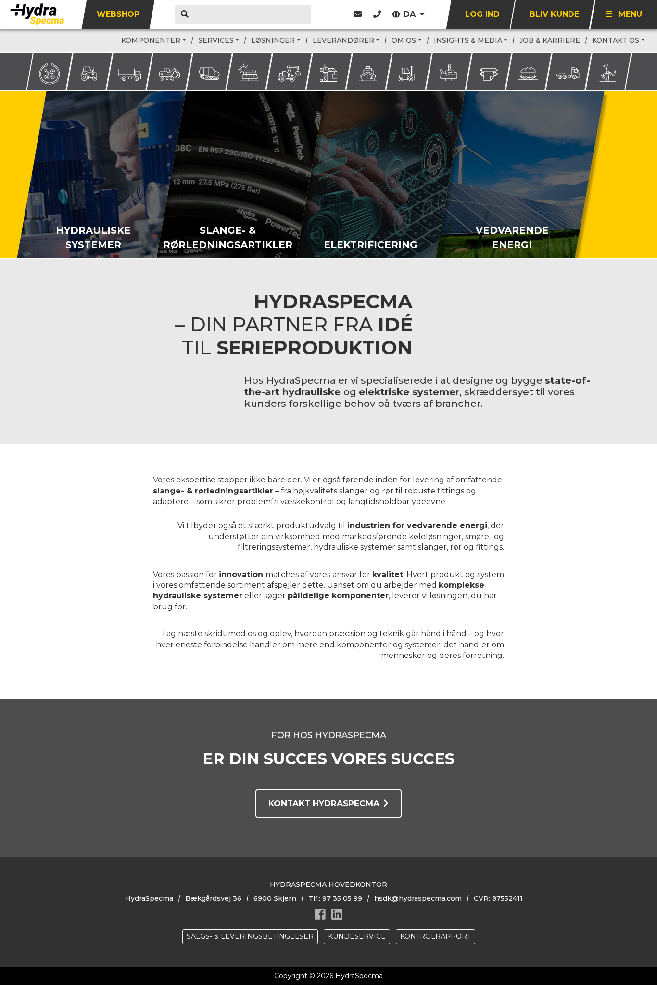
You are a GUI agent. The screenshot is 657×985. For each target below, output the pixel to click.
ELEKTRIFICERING (370, 245)
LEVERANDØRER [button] (343, 40)
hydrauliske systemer (354, 547)
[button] (377, 14)
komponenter (360, 595)
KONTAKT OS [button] (615, 40)
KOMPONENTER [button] (150, 40)
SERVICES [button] (216, 40)
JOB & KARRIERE (549, 40)
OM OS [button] (404, 40)
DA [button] (411, 14)
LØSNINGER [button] (273, 40)
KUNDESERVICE (357, 936)
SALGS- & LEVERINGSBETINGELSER (250, 936)
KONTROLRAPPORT (435, 936)
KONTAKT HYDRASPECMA (323, 803)
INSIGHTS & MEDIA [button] (468, 40)
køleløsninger (435, 536)
